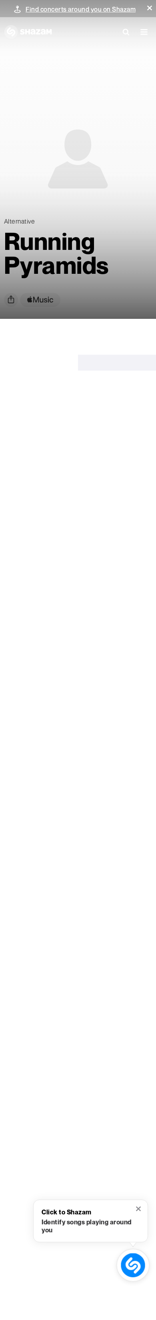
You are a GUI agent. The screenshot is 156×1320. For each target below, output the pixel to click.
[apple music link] (40, 300)
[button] (149, 8)
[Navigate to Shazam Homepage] (28, 32)
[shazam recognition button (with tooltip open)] (133, 1265)
